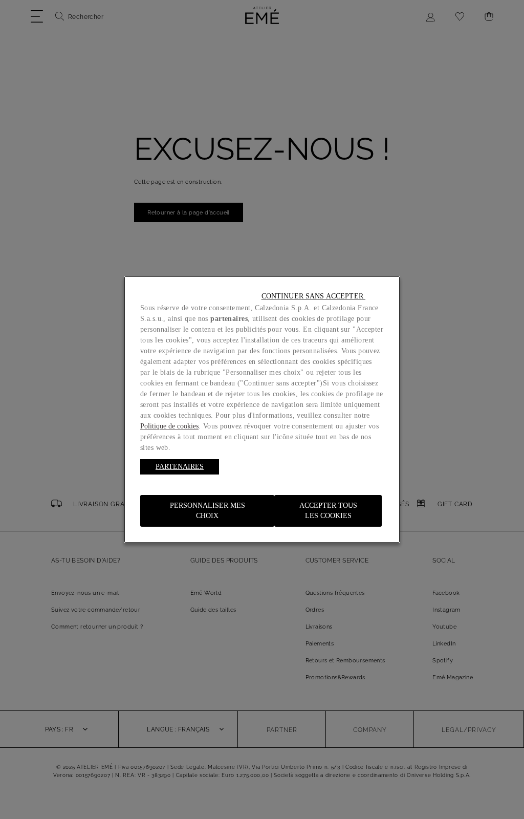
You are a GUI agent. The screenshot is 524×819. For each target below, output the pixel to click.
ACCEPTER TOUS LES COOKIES (328, 511)
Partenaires (180, 466)
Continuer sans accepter (313, 296)
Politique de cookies (169, 426)
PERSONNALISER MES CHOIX (207, 511)
